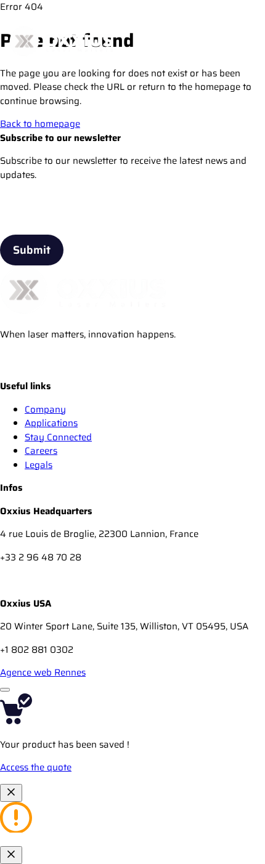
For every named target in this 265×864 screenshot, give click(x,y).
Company (45, 409)
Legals (38, 465)
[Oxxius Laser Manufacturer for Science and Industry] (12, 372)
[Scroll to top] (5, 690)
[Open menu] (242, 41)
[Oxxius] (61, 41)
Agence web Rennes (43, 672)
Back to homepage (40, 123)
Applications (51, 423)
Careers (41, 450)
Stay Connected (58, 437)
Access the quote (35, 767)
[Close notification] (11, 793)
